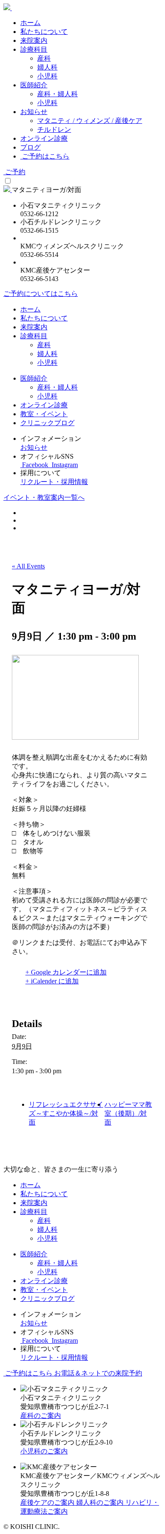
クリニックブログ (47, 422)
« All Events (28, 566)
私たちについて (44, 31)
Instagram (64, 464)
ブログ (30, 147)
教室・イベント (44, 414)
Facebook (35, 464)
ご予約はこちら (44, 156)
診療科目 (33, 49)
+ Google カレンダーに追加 (66, 972)
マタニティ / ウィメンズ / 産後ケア (89, 120)
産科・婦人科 (57, 93)
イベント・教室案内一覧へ (44, 497)
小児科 (47, 76)
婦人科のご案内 (100, 1502)
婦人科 (47, 67)
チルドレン (54, 129)
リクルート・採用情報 (54, 481)
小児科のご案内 (44, 1451)
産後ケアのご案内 (48, 1502)
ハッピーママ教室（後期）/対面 (128, 1113)
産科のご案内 (40, 1415)
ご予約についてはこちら (40, 293)
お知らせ (33, 111)
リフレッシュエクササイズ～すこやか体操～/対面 (66, 1113)
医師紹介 (33, 85)
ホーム (30, 22)
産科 (44, 58)
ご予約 (14, 171)
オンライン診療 (44, 138)
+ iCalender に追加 (52, 981)
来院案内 (33, 40)
